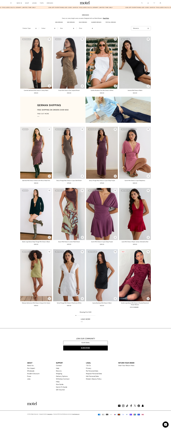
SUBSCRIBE (85, 348)
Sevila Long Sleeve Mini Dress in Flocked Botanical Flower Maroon (135, 303)
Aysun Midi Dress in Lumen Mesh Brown (69, 242)
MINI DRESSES (59, 22)
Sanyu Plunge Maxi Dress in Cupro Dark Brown (69, 180)
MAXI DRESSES (83, 22)
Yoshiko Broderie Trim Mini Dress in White (102, 90)
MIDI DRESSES (71, 22)
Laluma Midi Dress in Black (135, 90)
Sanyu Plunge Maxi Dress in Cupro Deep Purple (102, 180)
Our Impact (31, 368)
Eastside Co (50, 414)
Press (29, 376)
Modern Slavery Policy (93, 379)
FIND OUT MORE (43, 114)
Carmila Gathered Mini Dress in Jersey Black (36, 90)
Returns (59, 371)
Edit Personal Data (92, 376)
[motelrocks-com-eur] (85, 3)
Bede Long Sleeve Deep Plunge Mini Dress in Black (36, 242)
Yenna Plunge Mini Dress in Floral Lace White (69, 303)
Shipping (59, 374)
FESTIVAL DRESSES (111, 22)
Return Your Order (126, 363)
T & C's (88, 365)
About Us (30, 365)
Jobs (28, 379)
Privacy (88, 368)
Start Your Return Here (126, 365)
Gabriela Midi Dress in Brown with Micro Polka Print (36, 180)
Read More (106, 18)
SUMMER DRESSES (96, 22)
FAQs (58, 382)
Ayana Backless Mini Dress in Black (102, 303)
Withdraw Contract (62, 379)
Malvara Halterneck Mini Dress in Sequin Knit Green (36, 303)
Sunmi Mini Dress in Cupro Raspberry (135, 180)
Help (57, 368)
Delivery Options (62, 376)
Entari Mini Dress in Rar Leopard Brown (69, 90)
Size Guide (59, 384)
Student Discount (33, 374)
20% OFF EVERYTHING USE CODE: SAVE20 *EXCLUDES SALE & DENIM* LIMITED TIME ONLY (37, 7)
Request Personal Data (94, 374)
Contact (59, 365)
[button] (49, 39)
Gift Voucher (60, 390)
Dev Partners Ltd (75, 414)
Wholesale (30, 371)
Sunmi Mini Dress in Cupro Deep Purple (102, 242)
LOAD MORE (85, 319)
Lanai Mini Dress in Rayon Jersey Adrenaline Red (135, 242)
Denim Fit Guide (61, 387)
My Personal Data (92, 371)
